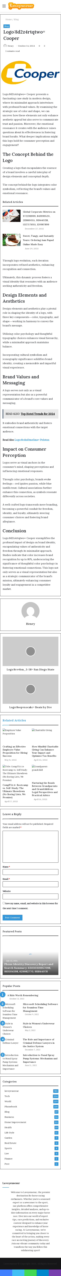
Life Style (9, 1132)
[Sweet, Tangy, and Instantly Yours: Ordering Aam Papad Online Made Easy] (11, 240)
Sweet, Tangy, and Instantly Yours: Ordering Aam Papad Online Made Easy (38, 240)
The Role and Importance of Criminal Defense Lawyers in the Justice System (38, 1043)
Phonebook (11, 1106)
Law (7, 1153)
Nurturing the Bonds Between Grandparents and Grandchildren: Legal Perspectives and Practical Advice (45, 789)
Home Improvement (15, 1122)
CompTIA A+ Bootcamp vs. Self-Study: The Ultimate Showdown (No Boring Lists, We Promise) (15, 791)
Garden (8, 1137)
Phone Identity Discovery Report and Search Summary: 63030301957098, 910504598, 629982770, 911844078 (28, 967)
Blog (16, 19)
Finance (9, 1158)
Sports (8, 1148)
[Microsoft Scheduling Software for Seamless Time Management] (11, 1011)
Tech (7, 1096)
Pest (7, 1164)
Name (6, 866)
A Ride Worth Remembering (22, 995)
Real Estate (10, 1143)
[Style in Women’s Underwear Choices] (11, 1029)
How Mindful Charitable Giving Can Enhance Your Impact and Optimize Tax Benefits (45, 751)
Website (7, 891)
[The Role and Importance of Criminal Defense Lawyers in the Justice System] (11, 1044)
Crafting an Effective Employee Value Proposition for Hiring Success (15, 751)
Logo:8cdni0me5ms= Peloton (32, 439)
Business (9, 1117)
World (8, 1101)
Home (8, 19)
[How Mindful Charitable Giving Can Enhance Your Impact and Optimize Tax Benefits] (45, 736)
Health (8, 1127)
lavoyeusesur (12, 1091)
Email (6, 879)
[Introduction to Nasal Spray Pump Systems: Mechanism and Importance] (11, 1062)
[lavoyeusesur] (21, 6)
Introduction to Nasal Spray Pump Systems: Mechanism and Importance (40, 1058)
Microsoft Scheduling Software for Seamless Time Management (40, 1007)
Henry (11, 46)
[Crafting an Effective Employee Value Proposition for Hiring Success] (16, 736)
